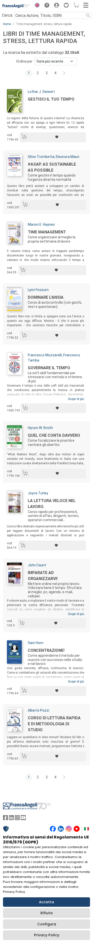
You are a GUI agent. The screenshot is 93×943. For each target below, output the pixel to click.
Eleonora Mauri (67, 157)
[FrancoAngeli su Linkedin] (11, 818)
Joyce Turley (38, 493)
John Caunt (37, 565)
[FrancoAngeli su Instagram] (17, 818)
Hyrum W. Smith (40, 428)
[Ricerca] (88, 15)
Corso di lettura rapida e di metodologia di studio (54, 724)
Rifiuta (46, 912)
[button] (36, 5)
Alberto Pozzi (38, 710)
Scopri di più (76, 399)
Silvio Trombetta (41, 157)
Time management (47, 232)
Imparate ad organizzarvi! (43, 575)
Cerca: (7, 15)
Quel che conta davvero (54, 435)
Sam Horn (35, 643)
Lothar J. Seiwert (41, 92)
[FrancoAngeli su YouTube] (23, 818)
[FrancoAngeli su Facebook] (5, 818)
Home (7, 24)
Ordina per (24, 61)
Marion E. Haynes (41, 224)
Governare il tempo (49, 367)
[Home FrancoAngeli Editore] (16, 6)
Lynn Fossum (38, 290)
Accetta (46, 902)
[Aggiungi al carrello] (24, 137)
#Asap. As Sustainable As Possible (52, 167)
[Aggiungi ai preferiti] (57, 137)
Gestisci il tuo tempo (51, 99)
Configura (46, 924)
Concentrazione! (46, 650)
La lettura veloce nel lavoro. (52, 503)
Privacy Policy (46, 935)
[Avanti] (64, 73)
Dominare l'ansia (45, 297)
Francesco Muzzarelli (45, 355)
